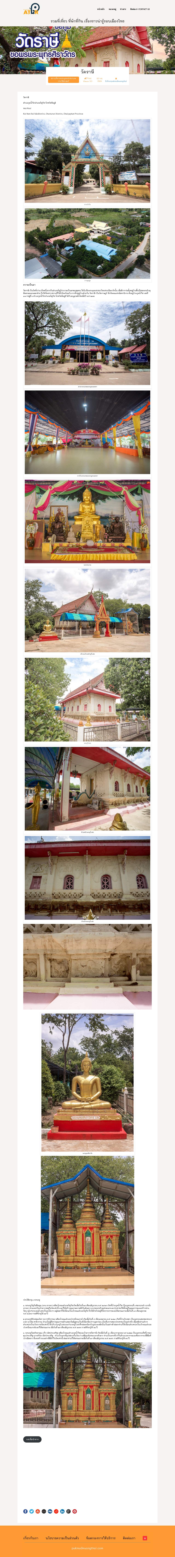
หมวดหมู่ (112, 9)
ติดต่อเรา (129, 1538)
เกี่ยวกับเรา (30, 1538)
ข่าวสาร (123, 9)
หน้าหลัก (101, 9)
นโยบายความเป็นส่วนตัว (62, 1538)
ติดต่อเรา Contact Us (140, 9)
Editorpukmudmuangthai (116, 81)
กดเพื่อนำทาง (32, 1439)
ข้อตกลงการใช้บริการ (101, 1538)
